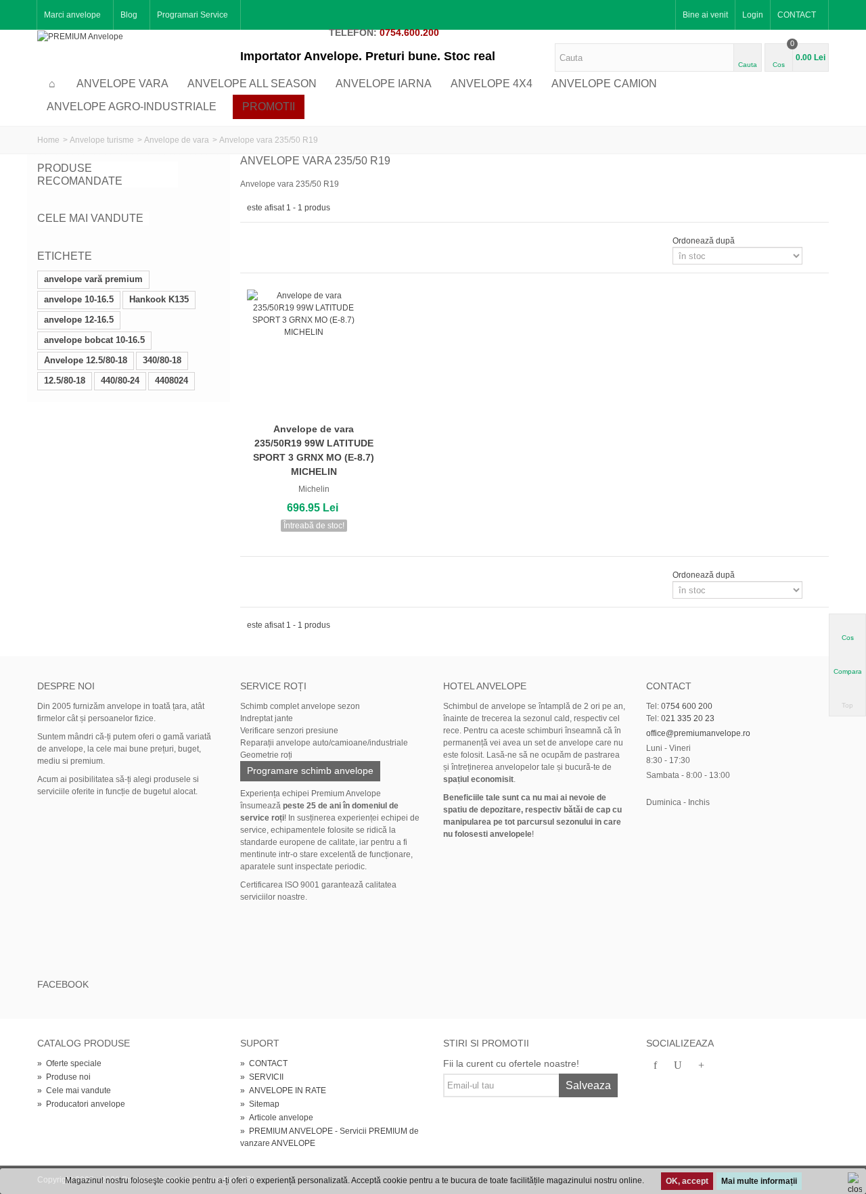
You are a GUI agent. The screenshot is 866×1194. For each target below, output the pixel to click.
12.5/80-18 (64, 380)
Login (752, 15)
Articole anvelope (276, 1117)
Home (48, 140)
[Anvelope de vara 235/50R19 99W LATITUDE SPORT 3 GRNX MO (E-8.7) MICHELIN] (314, 354)
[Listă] (271, 241)
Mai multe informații (759, 1181)
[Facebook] (655, 1066)
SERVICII (261, 1077)
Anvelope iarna (384, 83)
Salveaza (588, 1085)
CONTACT (796, 15)
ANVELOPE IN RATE (283, 1090)
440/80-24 (120, 380)
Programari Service (192, 15)
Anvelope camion (604, 83)
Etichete (64, 256)
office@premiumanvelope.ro (698, 733)
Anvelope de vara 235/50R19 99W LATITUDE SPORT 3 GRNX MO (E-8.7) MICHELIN (313, 450)
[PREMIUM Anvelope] (80, 36)
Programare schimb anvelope (310, 770)
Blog (128, 15)
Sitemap (259, 1104)
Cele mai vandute (90, 218)
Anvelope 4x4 (491, 83)
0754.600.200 (409, 32)
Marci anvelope (72, 15)
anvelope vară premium (93, 279)
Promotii (268, 106)
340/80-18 (162, 360)
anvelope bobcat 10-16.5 (94, 340)
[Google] (701, 1066)
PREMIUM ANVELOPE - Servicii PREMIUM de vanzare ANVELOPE (329, 1137)
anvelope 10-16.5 (79, 299)
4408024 (171, 380)
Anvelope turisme (102, 140)
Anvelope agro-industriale (131, 106)
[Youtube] (678, 1066)
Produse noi (64, 1077)
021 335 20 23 (687, 718)
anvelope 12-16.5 (79, 320)
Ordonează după (704, 241)
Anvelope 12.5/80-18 (85, 360)
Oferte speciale (69, 1063)
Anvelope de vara (176, 140)
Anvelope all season (252, 83)
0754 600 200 (686, 706)
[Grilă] (255, 241)
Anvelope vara (122, 83)
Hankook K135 (159, 299)
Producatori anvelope (81, 1104)
